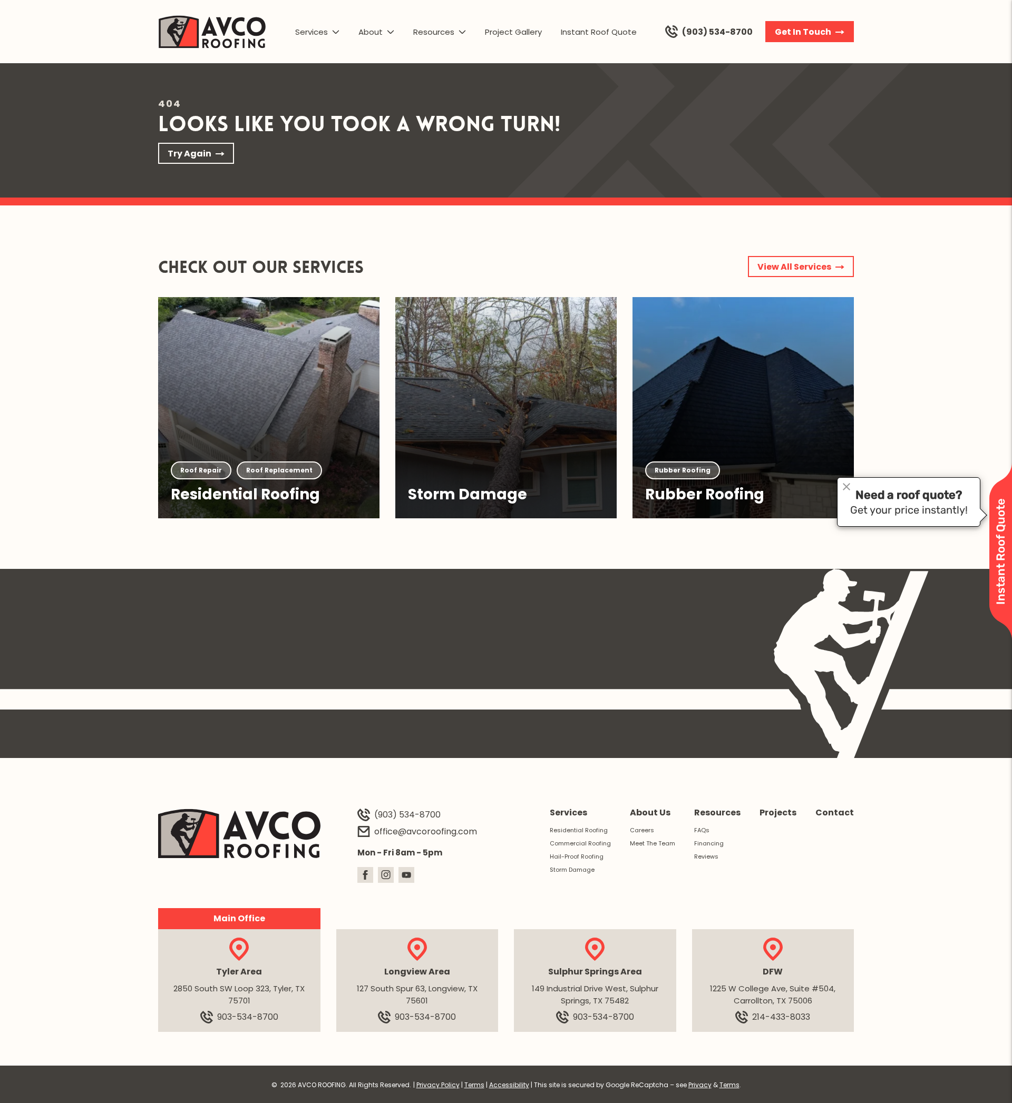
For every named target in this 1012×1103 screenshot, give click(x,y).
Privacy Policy (438, 1084)
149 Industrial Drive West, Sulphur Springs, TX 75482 (595, 994)
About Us (650, 812)
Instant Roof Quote (599, 32)
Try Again (189, 153)
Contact (834, 812)
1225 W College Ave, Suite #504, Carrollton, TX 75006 (772, 994)
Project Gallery (513, 32)
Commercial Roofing (580, 843)
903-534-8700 (247, 1017)
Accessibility (509, 1084)
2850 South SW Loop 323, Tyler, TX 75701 (239, 994)
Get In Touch (803, 32)
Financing (709, 843)
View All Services (794, 267)
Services (311, 32)
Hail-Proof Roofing (577, 856)
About (370, 32)
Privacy (700, 1084)
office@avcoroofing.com (425, 831)
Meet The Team (652, 843)
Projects (778, 812)
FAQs (701, 830)
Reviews (706, 856)
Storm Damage (572, 869)
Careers (642, 830)
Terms (474, 1084)
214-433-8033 (781, 1017)
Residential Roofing (579, 830)
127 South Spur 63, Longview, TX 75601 (417, 994)
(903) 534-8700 (717, 32)
